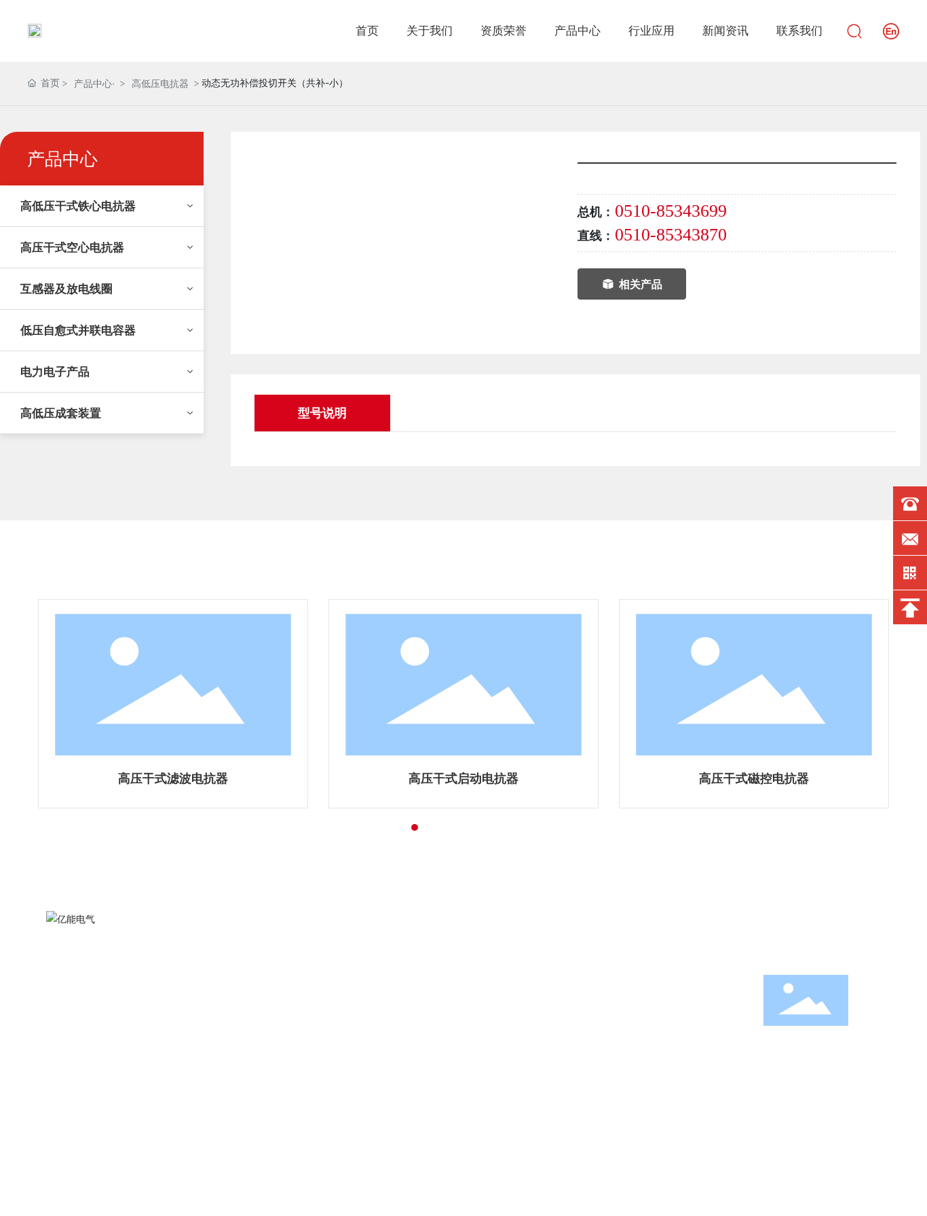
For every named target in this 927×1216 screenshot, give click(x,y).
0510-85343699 (671, 211)
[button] (390, 827)
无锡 (845, 1194)
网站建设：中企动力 (790, 1194)
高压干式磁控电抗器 (754, 778)
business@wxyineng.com (598, 1068)
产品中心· (94, 83)
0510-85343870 (671, 235)
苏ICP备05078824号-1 (677, 1194)
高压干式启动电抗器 (463, 778)
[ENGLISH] (891, 29)
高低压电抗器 (160, 83)
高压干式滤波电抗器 (173, 778)
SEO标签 (881, 1194)
